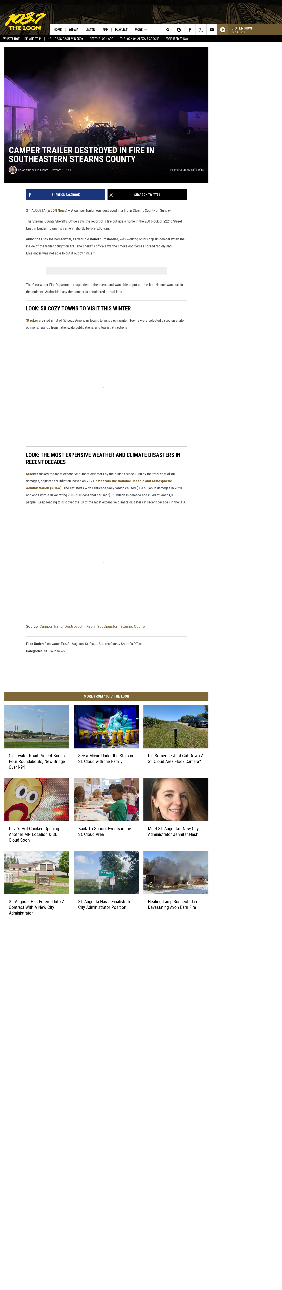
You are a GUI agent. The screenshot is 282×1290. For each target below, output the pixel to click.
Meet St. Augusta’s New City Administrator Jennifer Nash (173, 831)
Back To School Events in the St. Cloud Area (104, 831)
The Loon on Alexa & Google (139, 39)
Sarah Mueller (26, 170)
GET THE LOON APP (101, 39)
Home (58, 30)
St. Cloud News (54, 651)
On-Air (73, 30)
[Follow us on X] (200, 29)
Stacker (32, 320)
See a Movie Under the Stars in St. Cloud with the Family (105, 758)
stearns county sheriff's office (120, 644)
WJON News (57, 210)
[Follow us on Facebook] (189, 29)
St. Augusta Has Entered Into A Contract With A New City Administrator (37, 907)
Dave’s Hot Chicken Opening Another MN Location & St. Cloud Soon (34, 834)
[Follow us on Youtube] (211, 29)
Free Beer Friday (177, 39)
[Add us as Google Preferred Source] (178, 29)
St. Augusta (75, 644)
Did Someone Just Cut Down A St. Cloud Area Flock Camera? (176, 758)
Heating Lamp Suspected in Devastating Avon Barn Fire (172, 904)
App (105, 30)
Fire (63, 644)
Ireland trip (32, 39)
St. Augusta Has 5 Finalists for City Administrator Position (105, 904)
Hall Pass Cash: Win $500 (65, 39)
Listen (90, 30)
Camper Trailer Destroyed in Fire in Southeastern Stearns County (92, 626)
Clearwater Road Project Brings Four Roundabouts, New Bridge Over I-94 (37, 761)
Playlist (121, 30)
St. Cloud (91, 644)
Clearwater (52, 644)
